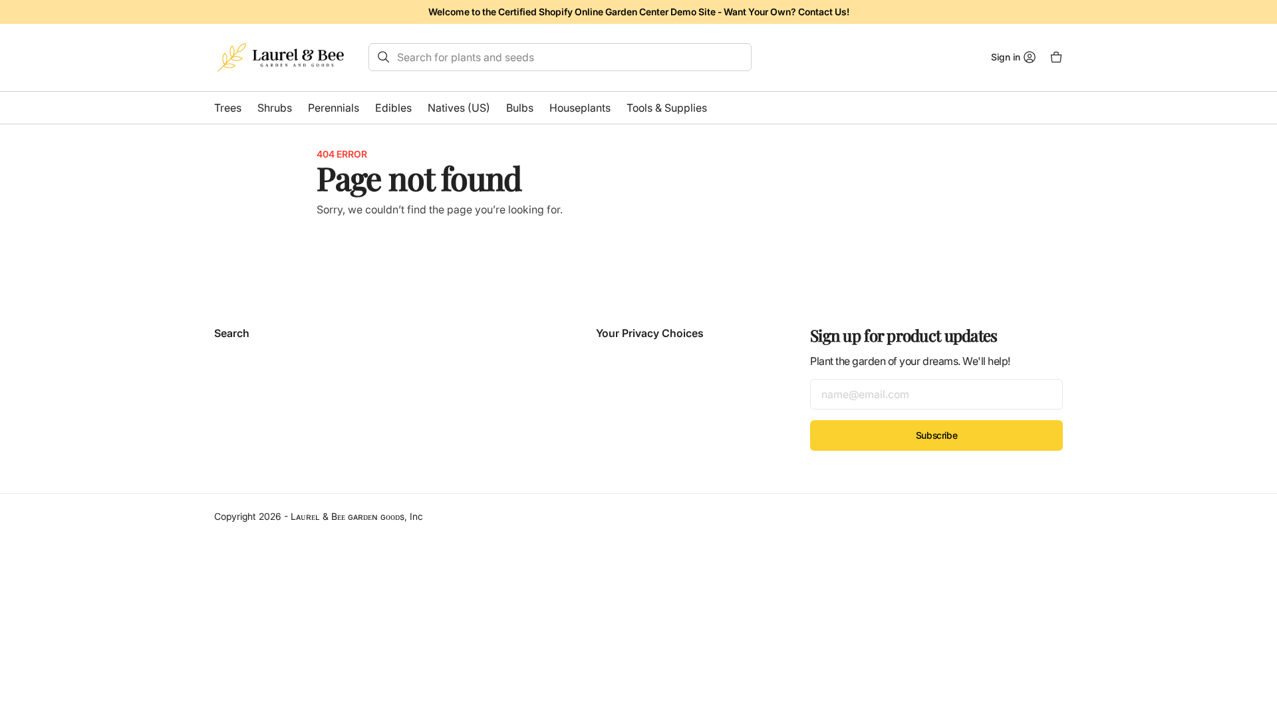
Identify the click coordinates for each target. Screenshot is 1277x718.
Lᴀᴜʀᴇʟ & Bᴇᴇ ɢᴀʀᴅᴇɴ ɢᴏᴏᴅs (347, 516)
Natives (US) (459, 107)
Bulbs (519, 107)
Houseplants (580, 107)
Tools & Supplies (667, 107)
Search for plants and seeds (465, 57)
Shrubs (274, 107)
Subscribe (936, 435)
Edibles (393, 107)
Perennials (333, 107)
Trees (227, 107)
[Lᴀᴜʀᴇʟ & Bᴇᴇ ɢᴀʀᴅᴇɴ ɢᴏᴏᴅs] (280, 57)
